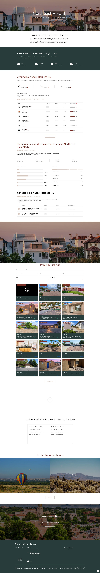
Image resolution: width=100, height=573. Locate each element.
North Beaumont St (25, 130)
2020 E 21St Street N (25, 121)
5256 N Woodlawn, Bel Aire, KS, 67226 (28, 214)
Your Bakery (24, 124)
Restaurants (23, 99)
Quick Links (69, 568)
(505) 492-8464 (70, 548)
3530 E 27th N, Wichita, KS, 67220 (27, 209)
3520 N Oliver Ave (25, 112)
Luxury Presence (41, 568)
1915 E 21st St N (25, 126)
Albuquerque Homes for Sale (35, 426)
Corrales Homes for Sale (34, 429)
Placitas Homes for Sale (34, 434)
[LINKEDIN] (81, 568)
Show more (50, 136)
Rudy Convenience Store (26, 106)
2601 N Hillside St (25, 107)
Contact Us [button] (50, 527)
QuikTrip (23, 111)
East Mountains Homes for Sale (36, 432)
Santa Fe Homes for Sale (57, 429)
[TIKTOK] (84, 568)
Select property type (20, 273)
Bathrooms (41, 273)
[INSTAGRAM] (78, 568)
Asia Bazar (24, 129)
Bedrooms (64, 273)
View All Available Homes (57, 434)
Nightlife (43, 99)
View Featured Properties (57, 432)
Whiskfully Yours (25, 116)
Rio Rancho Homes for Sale (57, 426)
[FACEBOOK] (75, 568)
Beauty (38, 99)
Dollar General (24, 120)
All (19, 99)
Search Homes (50, 381)
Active (34, 99)
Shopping (29, 99)
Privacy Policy (61, 568)
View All (50, 497)
